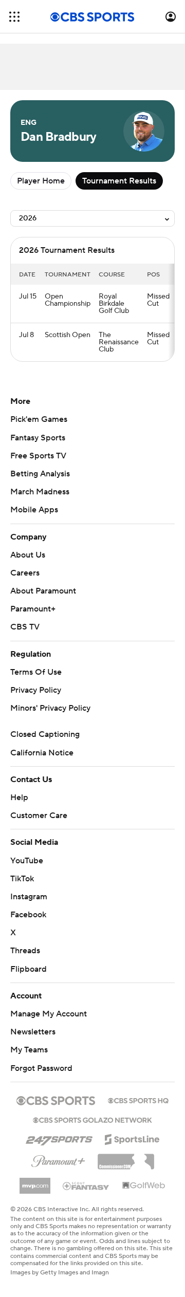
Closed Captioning (45, 734)
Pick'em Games (38, 419)
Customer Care (38, 815)
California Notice (41, 753)
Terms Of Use (36, 672)
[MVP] (35, 1182)
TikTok (22, 879)
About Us (27, 555)
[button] (14, 16)
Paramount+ (32, 609)
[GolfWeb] (143, 1186)
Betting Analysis (40, 474)
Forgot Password (41, 1068)
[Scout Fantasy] (86, 1185)
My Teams (29, 1050)
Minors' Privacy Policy (50, 708)
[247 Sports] (59, 1138)
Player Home (41, 181)
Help (19, 797)
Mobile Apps (34, 510)
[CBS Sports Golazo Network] (92, 1119)
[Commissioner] (126, 1158)
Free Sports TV (38, 456)
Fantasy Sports (37, 438)
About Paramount (43, 591)
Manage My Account (48, 1014)
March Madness (39, 492)
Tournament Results (119, 181)
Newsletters (32, 1032)
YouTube (26, 861)
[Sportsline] (132, 1138)
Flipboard (28, 969)
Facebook (28, 915)
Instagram (28, 897)
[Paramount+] (58, 1159)
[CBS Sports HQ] (138, 1100)
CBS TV (25, 627)
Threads (25, 951)
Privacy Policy (35, 690)
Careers (25, 573)
